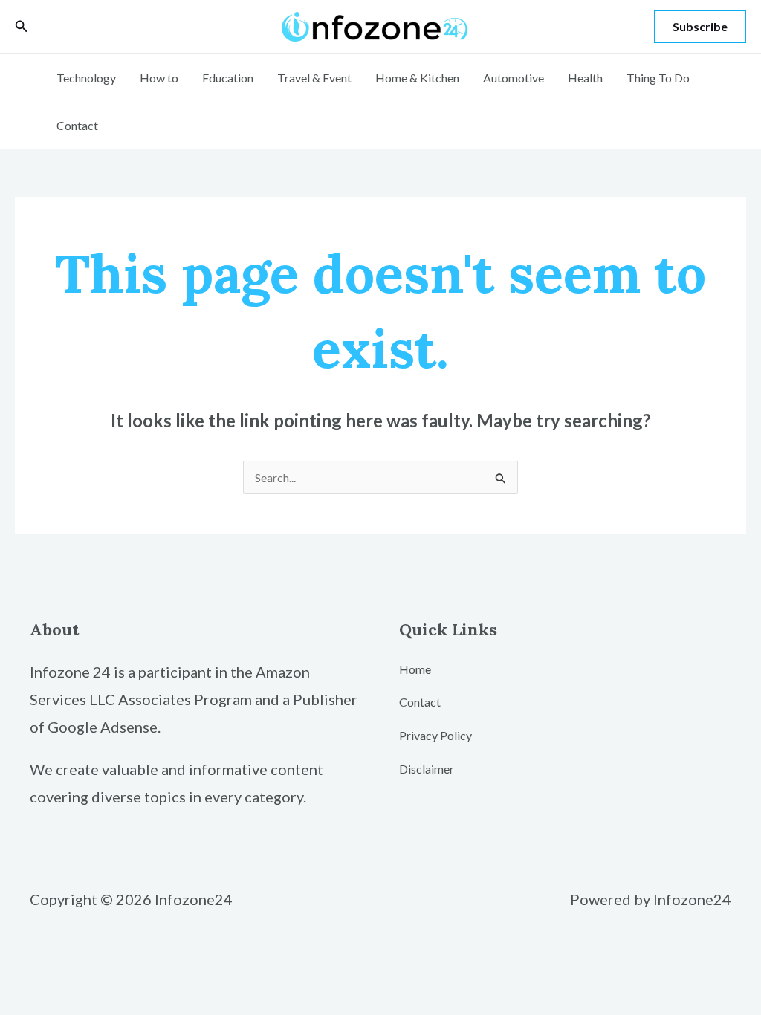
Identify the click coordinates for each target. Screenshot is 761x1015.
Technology (86, 78)
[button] (21, 26)
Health (585, 78)
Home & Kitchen (417, 78)
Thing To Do (658, 78)
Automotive (513, 78)
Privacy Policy (435, 735)
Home (415, 669)
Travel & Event (314, 78)
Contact (77, 125)
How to (159, 78)
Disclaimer (426, 769)
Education (227, 78)
